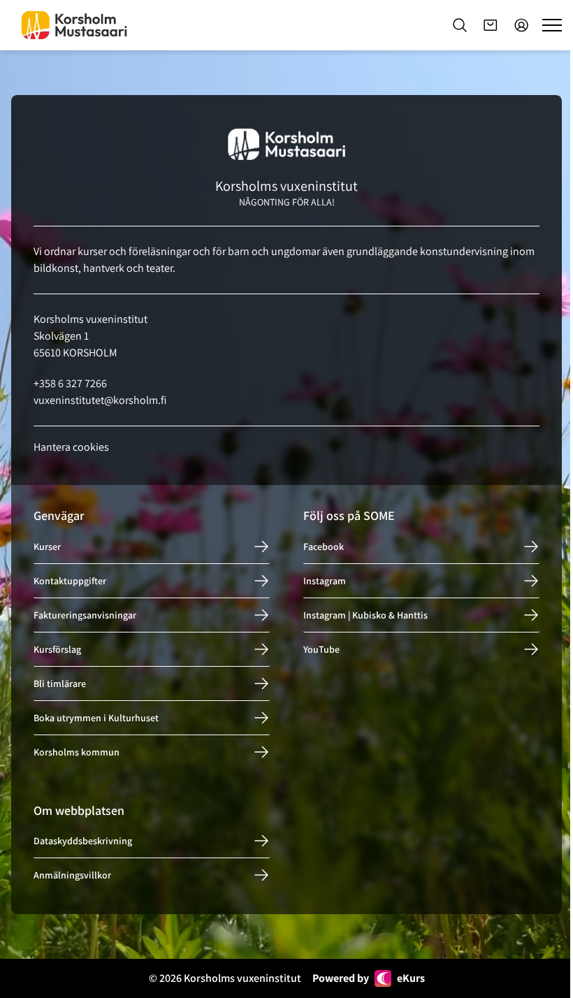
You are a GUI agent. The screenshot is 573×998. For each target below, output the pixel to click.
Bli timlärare (60, 683)
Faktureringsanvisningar (85, 615)
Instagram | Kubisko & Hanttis (365, 615)
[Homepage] (74, 25)
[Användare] (521, 25)
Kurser (47, 546)
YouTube (321, 649)
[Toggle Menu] (552, 25)
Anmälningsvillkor (72, 875)
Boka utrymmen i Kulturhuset (96, 717)
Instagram (324, 580)
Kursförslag (57, 649)
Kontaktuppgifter (70, 580)
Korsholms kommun (76, 752)
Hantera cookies (71, 447)
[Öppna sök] (459, 25)
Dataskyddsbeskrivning (83, 840)
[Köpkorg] (490, 25)
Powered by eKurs (368, 978)
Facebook (323, 546)
